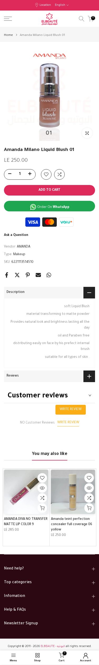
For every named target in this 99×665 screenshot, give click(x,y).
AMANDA (23, 247)
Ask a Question (16, 235)
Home (8, 35)
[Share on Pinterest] (27, 275)
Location (45, 5)
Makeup (19, 254)
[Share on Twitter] (17, 275)
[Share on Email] (38, 275)
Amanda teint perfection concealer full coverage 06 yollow (71, 524)
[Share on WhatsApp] (48, 275)
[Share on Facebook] (6, 275)
